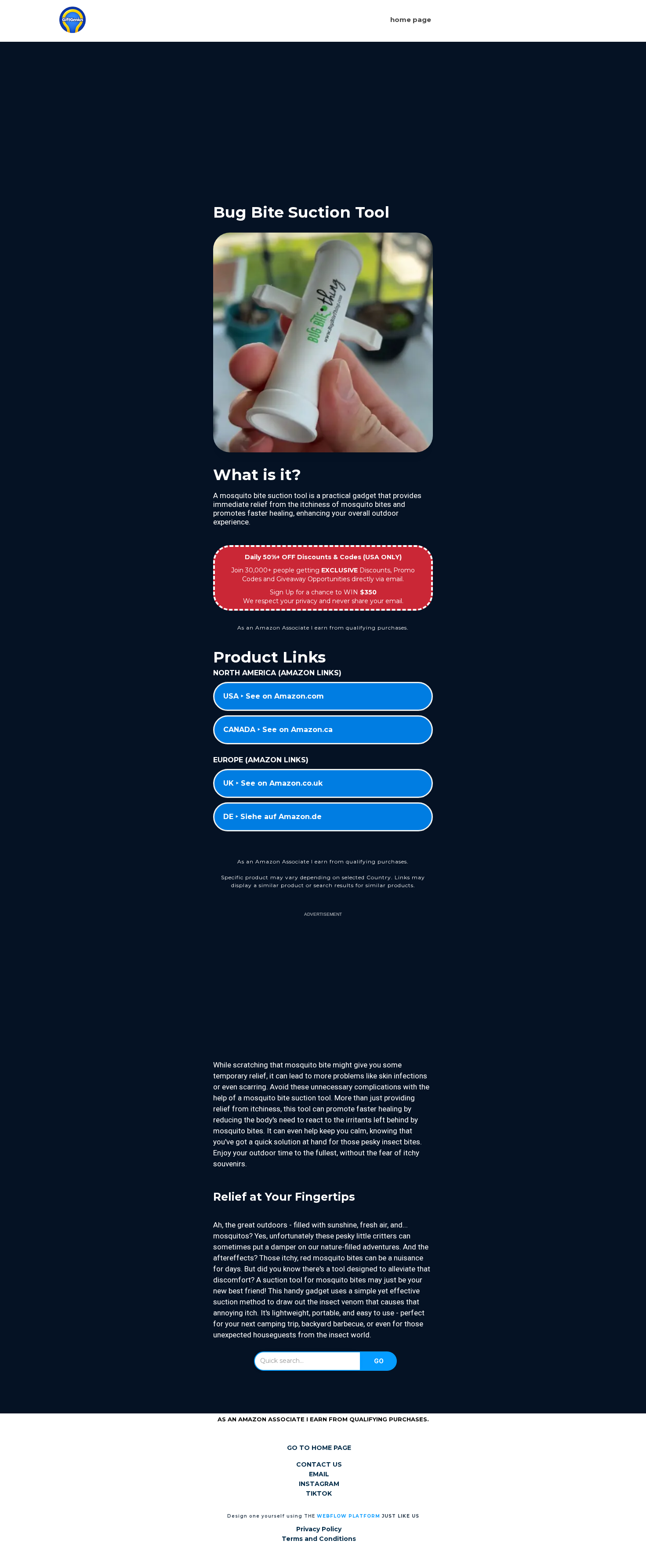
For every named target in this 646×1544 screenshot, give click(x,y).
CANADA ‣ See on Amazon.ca (278, 729)
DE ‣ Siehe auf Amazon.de (272, 816)
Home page (410, 19)
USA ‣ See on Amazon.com (273, 696)
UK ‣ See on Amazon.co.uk (273, 783)
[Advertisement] (323, 115)
